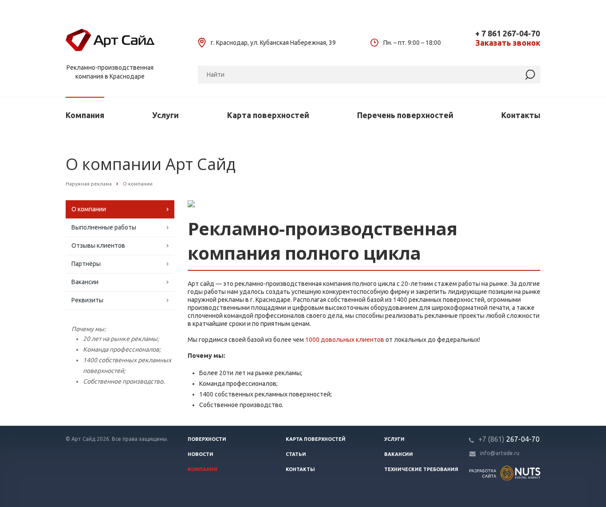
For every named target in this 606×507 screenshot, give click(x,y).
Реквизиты (87, 300)
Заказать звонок (507, 43)
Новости (200, 454)
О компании (88, 209)
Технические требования (421, 469)
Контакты (520, 115)
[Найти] (530, 75)
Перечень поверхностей (405, 115)
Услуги (165, 115)
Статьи (296, 454)
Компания (85, 115)
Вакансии (84, 281)
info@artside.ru (499, 453)
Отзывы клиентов (98, 245)
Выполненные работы (103, 227)
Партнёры (86, 263)
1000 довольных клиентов (344, 339)
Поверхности (207, 439)
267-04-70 (508, 439)
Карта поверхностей (268, 115)
